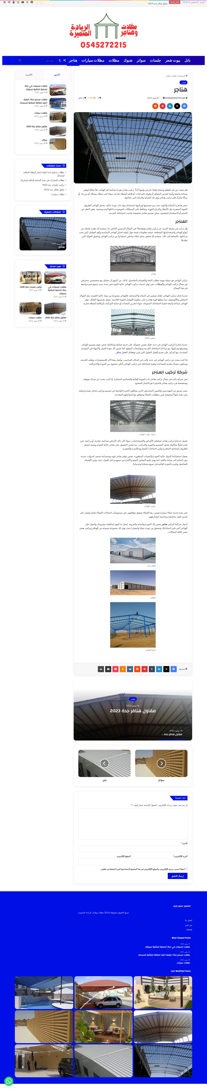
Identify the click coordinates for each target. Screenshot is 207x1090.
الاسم (184, 843)
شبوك (128, 60)
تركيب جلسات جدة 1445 (53, 185)
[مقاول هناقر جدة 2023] (58, 130)
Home (189, 929)
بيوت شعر (172, 60)
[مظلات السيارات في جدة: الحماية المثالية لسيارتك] (58, 90)
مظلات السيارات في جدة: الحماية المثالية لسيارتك (36, 87)
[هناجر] (163, 1060)
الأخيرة (29, 74)
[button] (8, 1081)
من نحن (188, 925)
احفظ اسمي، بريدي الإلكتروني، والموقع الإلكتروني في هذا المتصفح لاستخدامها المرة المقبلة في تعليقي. (142, 869)
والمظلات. (160, 284)
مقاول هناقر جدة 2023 (133, 710)
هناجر (73, 60)
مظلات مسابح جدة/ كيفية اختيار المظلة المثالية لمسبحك (33, 101)
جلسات (155, 60)
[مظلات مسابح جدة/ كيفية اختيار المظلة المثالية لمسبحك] (58, 103)
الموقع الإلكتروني (124, 856)
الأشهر (57, 74)
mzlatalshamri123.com (175, 98)
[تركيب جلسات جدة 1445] (31, 277)
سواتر (141, 60)
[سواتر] (58, 144)
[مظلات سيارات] (58, 117)
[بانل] (103, 1060)
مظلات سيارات (161, 3)
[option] (133, 710)
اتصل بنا (188, 920)
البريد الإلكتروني (180, 856)
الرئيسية (182, 76)
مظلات (114, 60)
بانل (187, 60)
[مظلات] (103, 1026)
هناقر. (118, 352)
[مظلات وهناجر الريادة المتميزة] (103, 31)
